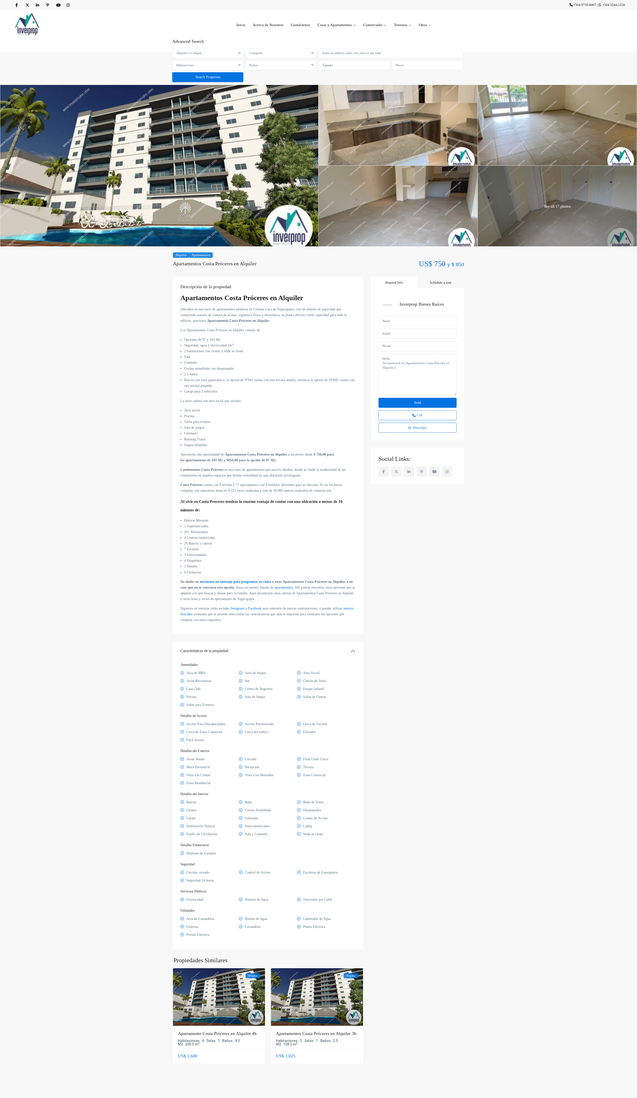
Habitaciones (185, 65)
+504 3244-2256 (613, 5)
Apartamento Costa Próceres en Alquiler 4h (217, 1033)
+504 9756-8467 (585, 5)
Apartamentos (201, 255)
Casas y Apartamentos (335, 25)
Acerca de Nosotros (268, 25)
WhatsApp (419, 427)
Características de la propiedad (204, 651)
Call (420, 415)
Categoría (256, 53)
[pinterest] (48, 5)
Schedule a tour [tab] (441, 282)
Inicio (240, 25)
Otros (423, 25)
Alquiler (181, 255)
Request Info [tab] (394, 282)
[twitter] (27, 5)
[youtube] (58, 5)
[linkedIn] (37, 5)
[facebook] (17, 5)
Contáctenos (300, 25)
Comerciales (372, 25)
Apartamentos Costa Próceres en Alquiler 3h (316, 1033)
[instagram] (68, 5)
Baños (253, 65)
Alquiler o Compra (188, 53)
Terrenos (400, 25)
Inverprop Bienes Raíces (422, 304)
